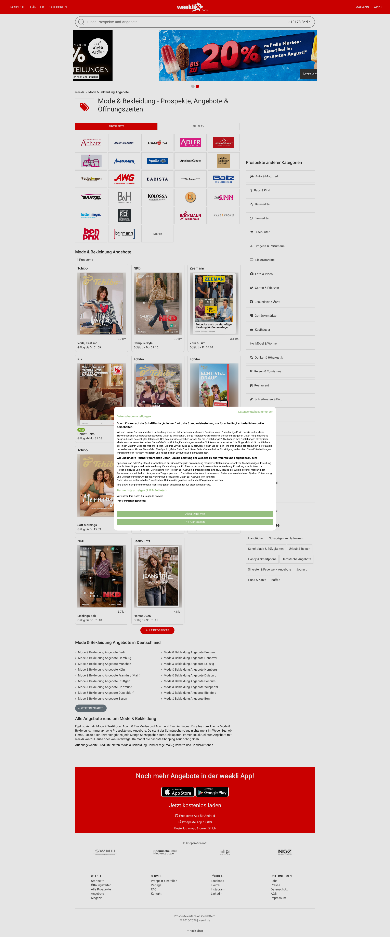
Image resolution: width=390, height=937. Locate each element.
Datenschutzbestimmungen (255, 411)
